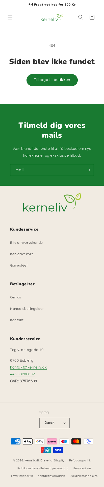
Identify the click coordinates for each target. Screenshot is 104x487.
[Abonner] (88, 170)
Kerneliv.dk (32, 460)
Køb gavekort (21, 254)
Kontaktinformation (51, 476)
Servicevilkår (82, 468)
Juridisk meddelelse (84, 476)
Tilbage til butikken (52, 80)
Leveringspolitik (22, 476)
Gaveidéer (19, 265)
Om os (15, 297)
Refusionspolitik (80, 460)
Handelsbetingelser (27, 309)
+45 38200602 (22, 374)
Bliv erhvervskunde (26, 243)
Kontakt (16, 320)
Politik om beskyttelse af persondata (43, 468)
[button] (10, 17)
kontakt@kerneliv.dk (28, 367)
